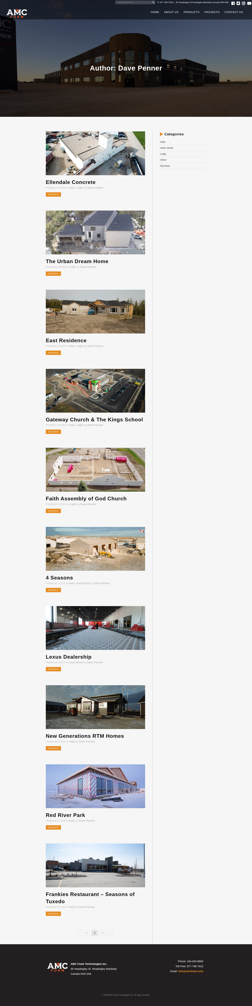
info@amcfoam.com (190, 971)
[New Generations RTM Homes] (95, 707)
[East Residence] (95, 311)
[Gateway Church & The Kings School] (95, 391)
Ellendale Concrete (71, 182)
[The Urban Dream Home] (95, 232)
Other (163, 159)
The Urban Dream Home (77, 261)
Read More (53, 194)
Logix (79, 187)
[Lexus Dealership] (95, 628)
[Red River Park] (95, 786)
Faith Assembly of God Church (86, 499)
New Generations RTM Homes (85, 736)
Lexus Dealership (69, 657)
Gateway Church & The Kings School (94, 420)
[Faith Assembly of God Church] (95, 470)
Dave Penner (95, 187)
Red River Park (65, 815)
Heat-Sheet (83, 583)
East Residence (66, 340)
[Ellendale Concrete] (95, 153)
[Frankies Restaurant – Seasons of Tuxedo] (95, 865)
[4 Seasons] (95, 549)
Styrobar (165, 165)
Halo (72, 187)
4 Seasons (59, 578)
